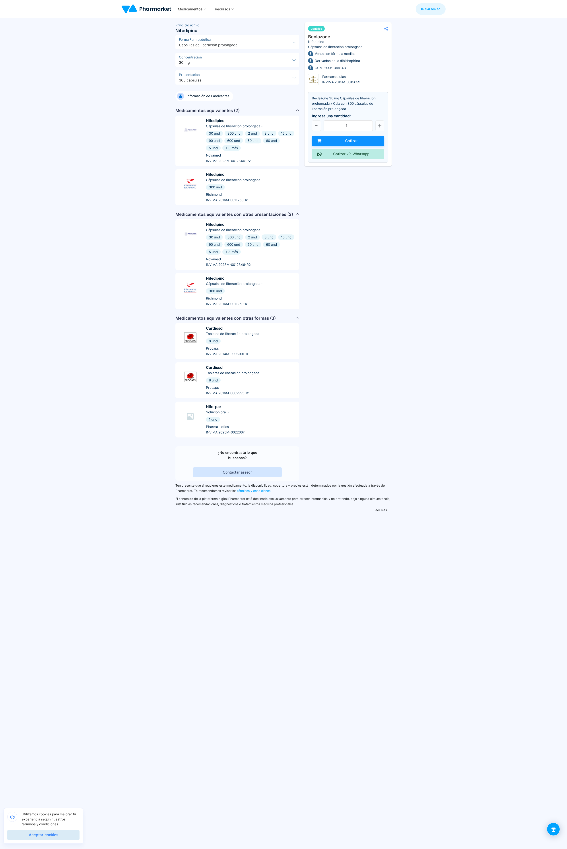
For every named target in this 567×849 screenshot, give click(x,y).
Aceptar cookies (43, 835)
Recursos (222, 9)
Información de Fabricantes (208, 96)
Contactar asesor (237, 472)
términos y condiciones (253, 491)
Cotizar (351, 141)
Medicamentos (190, 9)
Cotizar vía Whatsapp (351, 154)
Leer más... (382, 510)
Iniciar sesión (430, 9)
